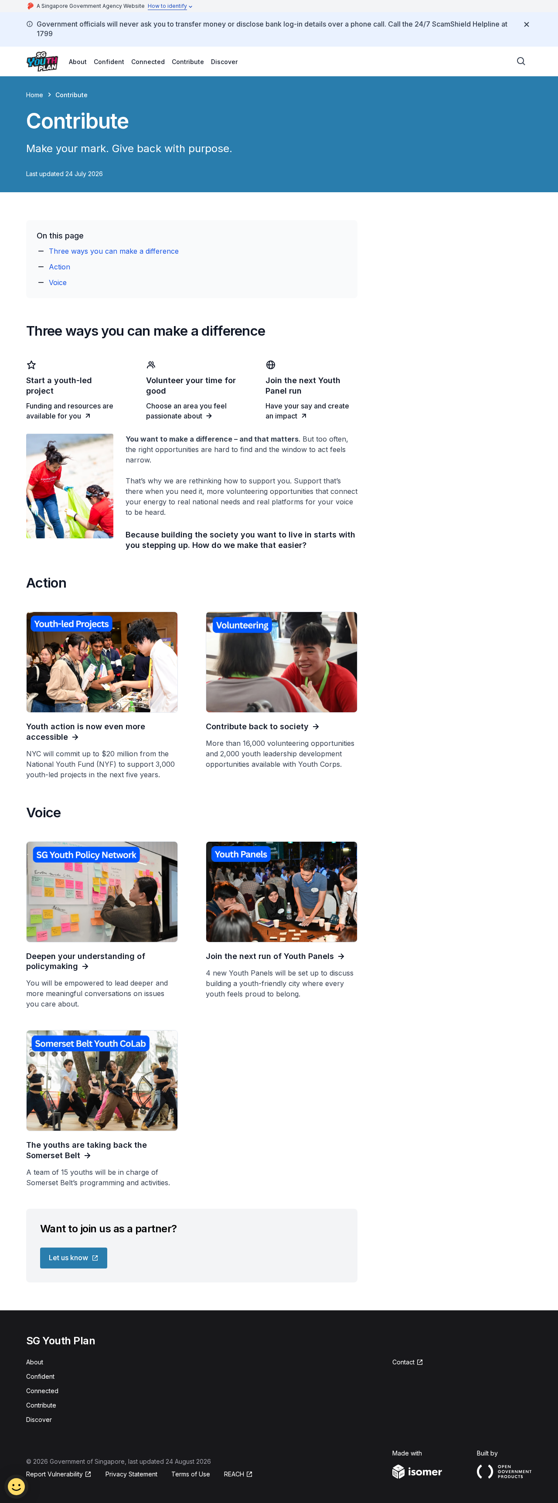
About (78, 61)
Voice (58, 282)
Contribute (188, 61)
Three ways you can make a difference (114, 251)
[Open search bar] (521, 61)
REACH (234, 1474)
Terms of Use (190, 1474)
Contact (403, 1362)
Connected (148, 61)
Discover (224, 61)
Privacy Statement (131, 1474)
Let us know (68, 1257)
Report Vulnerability (54, 1474)
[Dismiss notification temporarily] (526, 24)
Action (59, 266)
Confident (109, 61)
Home (34, 95)
